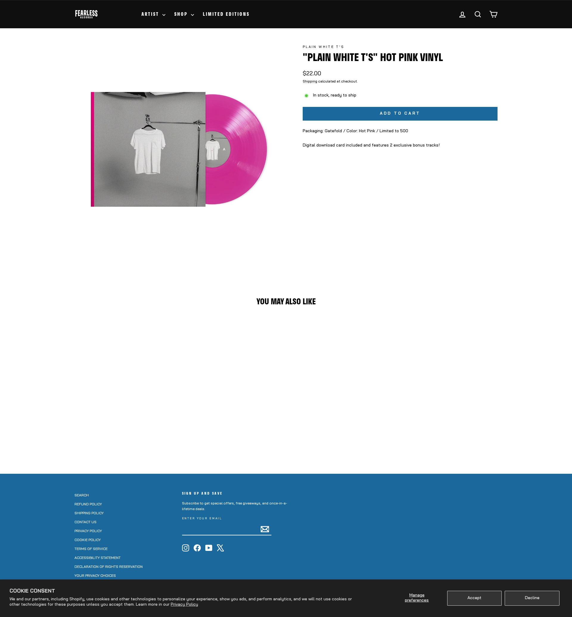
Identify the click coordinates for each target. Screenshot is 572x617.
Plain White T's (323, 47)
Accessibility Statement (97, 558)
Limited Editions (226, 14)
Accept (474, 598)
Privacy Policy (184, 604)
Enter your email (202, 518)
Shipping (310, 81)
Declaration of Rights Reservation (108, 567)
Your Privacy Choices (95, 576)
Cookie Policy (87, 540)
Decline (532, 598)
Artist (151, 14)
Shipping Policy (89, 513)
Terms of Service (91, 549)
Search (81, 495)
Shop (181, 14)
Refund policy (88, 504)
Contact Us (85, 522)
